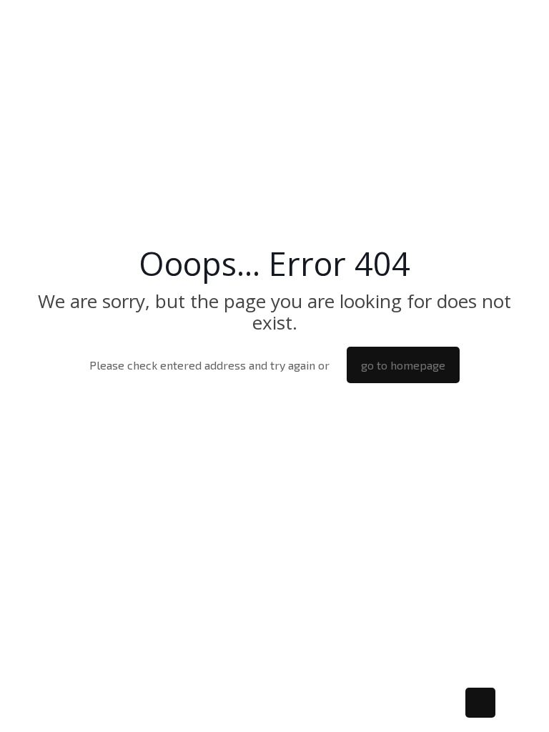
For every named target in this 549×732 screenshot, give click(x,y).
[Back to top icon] (480, 703)
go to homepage (403, 365)
